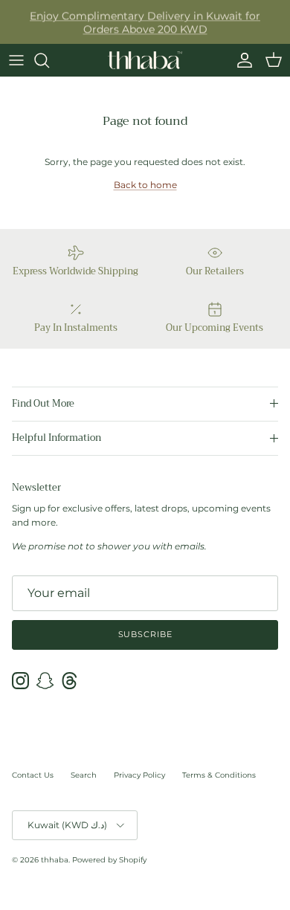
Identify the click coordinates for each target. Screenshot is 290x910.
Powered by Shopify (109, 860)
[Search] (49, 60)
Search (84, 775)
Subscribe (145, 634)
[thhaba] (145, 60)
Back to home (145, 184)
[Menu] (16, 60)
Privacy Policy (139, 775)
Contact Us (33, 775)
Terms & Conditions (219, 775)
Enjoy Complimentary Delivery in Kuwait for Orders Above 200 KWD (145, 22)
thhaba (54, 860)
